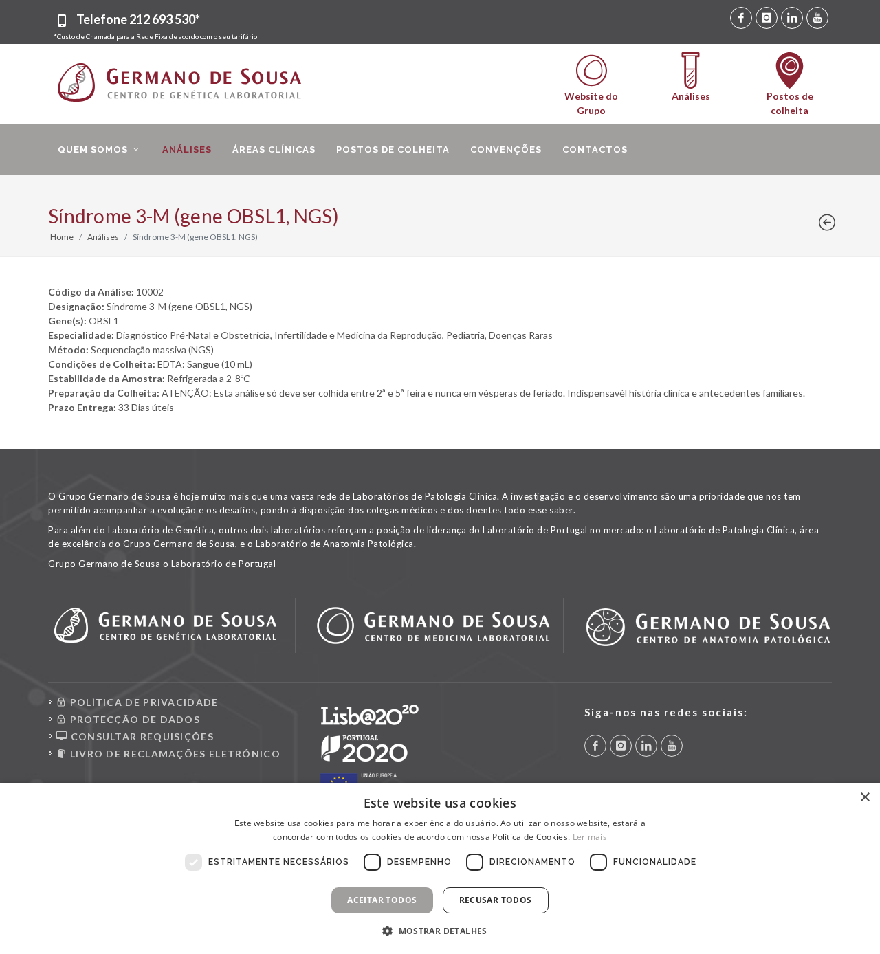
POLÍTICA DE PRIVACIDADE (142, 702)
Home (62, 237)
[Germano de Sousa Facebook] (741, 18)
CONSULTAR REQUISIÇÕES (140, 736)
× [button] (864, 797)
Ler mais (590, 837)
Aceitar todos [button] (382, 900)
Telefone (138, 19)
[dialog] (440, 868)
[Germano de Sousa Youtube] (817, 18)
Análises (103, 237)
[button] (440, 931)
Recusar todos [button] (495, 900)
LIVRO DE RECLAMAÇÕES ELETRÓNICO (173, 753)
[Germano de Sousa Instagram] (767, 18)
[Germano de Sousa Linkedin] (792, 18)
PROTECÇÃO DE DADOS (133, 719)
